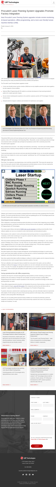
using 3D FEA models (19, 286)
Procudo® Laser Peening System (26, 78)
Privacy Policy (34, 439)
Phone (32, 416)
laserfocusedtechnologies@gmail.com (28, 470)
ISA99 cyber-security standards (28, 229)
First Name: (34, 402)
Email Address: (35, 409)
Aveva (15, 264)
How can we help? (36, 423)
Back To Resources (8, 4)
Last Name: (46, 402)
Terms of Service (42, 439)
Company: (45, 416)
